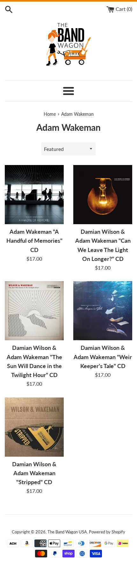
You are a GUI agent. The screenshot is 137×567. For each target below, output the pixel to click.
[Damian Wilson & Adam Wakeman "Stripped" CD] (34, 427)
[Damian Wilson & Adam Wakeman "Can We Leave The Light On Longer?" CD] (102, 194)
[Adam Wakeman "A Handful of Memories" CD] (34, 194)
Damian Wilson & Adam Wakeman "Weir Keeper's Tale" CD (103, 356)
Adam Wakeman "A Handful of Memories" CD (34, 240)
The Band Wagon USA (67, 531)
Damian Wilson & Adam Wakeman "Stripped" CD (34, 473)
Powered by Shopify (107, 531)
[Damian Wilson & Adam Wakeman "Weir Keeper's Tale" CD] (102, 310)
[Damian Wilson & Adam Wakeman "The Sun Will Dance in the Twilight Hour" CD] (34, 310)
